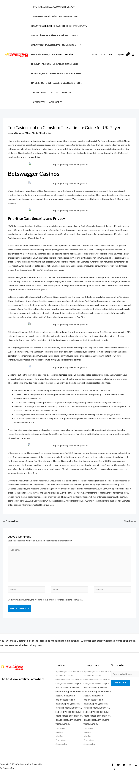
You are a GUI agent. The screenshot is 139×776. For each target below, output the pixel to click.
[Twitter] (124, 765)
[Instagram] (130, 765)
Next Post (130, 521)
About (95, 55)
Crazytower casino (43, 26)
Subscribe (121, 683)
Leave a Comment (16, 133)
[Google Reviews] (136, 765)
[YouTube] (118, 765)
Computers (39, 102)
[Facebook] (112, 765)
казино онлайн (63, 54)
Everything (39, 92)
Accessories (55, 102)
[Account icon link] (133, 54)
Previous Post (10, 521)
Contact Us (107, 55)
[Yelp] (114, 769)
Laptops (54, 92)
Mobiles (66, 92)
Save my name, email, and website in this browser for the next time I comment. (47, 599)
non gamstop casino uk (65, 374)
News (28, 133)
